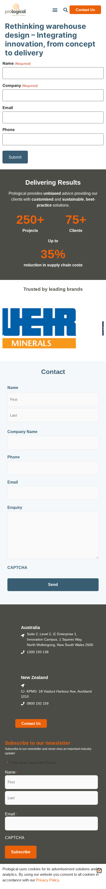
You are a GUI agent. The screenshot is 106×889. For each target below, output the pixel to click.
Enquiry (14, 508)
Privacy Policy (47, 880)
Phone (8, 129)
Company (20, 85)
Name (16, 63)
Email (7, 108)
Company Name (22, 432)
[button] (55, 10)
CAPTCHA (17, 568)
